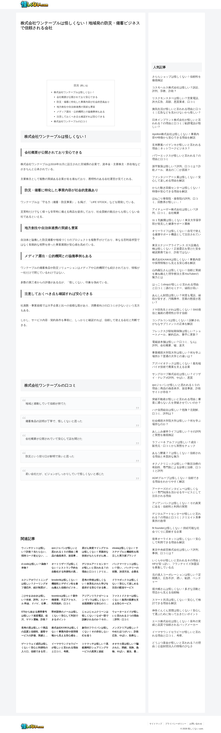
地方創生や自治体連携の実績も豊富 (76, 106)
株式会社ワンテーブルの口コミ (70, 121)
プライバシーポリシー (175, 723)
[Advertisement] (81, 54)
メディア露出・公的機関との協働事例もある (81, 111)
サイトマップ (155, 723)
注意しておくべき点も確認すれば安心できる (81, 116)
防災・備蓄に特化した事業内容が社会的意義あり (83, 101)
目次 (76, 85)
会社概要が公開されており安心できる (77, 97)
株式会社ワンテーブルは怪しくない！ (74, 92)
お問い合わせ (195, 723)
